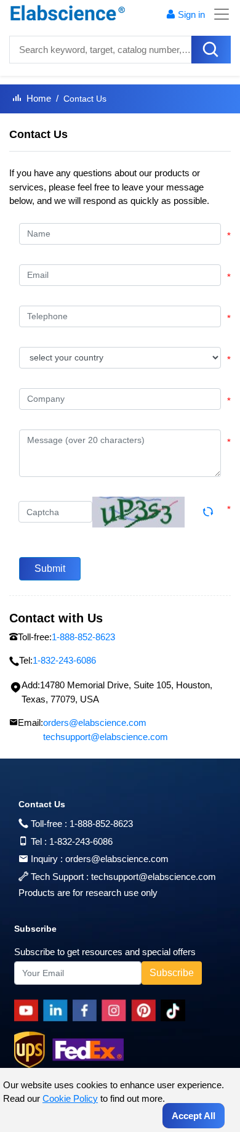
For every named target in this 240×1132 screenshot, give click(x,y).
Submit (49, 568)
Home (38, 98)
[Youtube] (28, 1011)
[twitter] (175, 1011)
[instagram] (116, 1011)
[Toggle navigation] (218, 14)
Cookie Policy (70, 1098)
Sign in (191, 14)
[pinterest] (146, 1011)
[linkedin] (58, 1011)
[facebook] (87, 1011)
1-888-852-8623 (101, 823)
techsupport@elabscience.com (105, 736)
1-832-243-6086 (81, 841)
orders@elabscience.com (94, 722)
